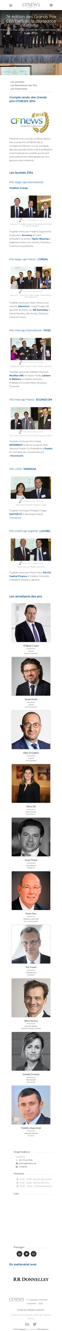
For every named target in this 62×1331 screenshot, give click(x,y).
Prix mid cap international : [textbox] (30, 330)
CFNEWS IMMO (31, 1315)
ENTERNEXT (16, 445)
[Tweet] (26, 1254)
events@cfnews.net (27, 1163)
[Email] (33, 1254)
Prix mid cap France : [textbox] (30, 399)
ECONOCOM (44, 399)
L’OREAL (42, 259)
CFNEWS (23, 1167)
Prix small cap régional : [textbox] (30, 531)
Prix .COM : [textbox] (22, 469)
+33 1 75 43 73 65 (25, 1160)
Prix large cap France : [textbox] (28, 259)
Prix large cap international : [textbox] (26, 185)
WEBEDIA (29, 469)
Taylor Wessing (40, 238)
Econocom (17, 455)
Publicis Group (18, 188)
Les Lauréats (17, 81)
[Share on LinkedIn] (19, 1254)
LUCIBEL (45, 531)
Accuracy (27, 235)
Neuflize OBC (16, 375)
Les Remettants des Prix (24, 85)
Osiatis (48, 448)
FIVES (47, 330)
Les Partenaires (19, 88)
